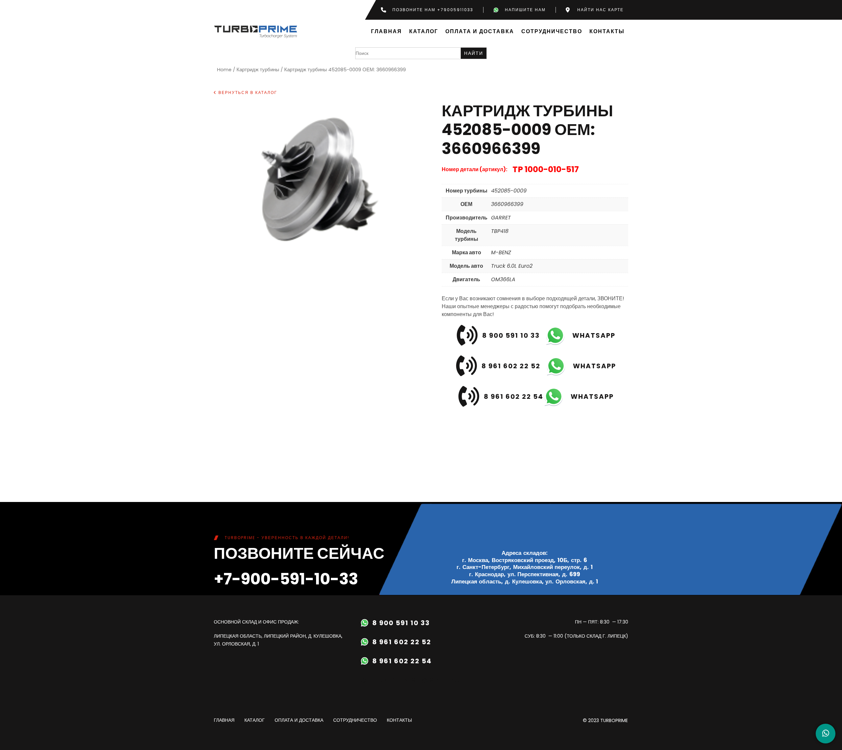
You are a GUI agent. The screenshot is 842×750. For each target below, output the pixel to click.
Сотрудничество (551, 32)
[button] (245, 93)
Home (224, 69)
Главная (386, 32)
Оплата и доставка (479, 32)
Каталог (423, 32)
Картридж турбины (257, 69)
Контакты (607, 32)
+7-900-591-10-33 (286, 579)
